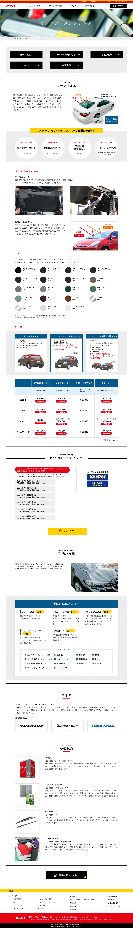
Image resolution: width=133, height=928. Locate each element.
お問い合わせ (89, 6)
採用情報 (93, 1)
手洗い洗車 (107, 55)
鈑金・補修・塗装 (46, 899)
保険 (41, 908)
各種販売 (66, 65)
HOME (11, 891)
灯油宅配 (43, 905)
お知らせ (111, 899)
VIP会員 (73, 6)
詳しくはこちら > (38, 483)
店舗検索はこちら (68, 875)
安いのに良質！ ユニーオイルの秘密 (82, 899)
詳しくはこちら (66, 530)
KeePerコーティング (66, 55)
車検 (15, 902)
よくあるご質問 (105, 1)
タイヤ (26, 65)
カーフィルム (26, 55)
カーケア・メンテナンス (48, 902)
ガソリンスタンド (19, 905)
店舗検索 (120, 6)
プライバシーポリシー (121, 1)
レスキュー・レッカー (21, 908)
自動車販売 (17, 899)
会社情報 (83, 1)
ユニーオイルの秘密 (55, 6)
